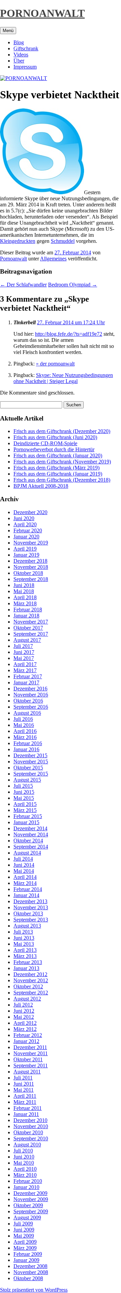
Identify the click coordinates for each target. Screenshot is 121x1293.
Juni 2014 (23, 865)
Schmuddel (63, 241)
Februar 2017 (27, 676)
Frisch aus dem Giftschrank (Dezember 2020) (61, 431)
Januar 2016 (26, 749)
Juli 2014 (23, 859)
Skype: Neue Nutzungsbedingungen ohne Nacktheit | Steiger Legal (63, 378)
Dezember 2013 (30, 901)
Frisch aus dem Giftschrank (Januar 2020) (57, 455)
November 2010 (30, 1126)
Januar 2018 (26, 615)
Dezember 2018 (30, 561)
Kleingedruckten (17, 241)
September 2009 (30, 1211)
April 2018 (25, 597)
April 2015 (25, 804)
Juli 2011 (23, 1078)
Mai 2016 (23, 725)
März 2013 (25, 956)
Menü (8, 30)
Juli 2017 (23, 646)
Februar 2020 (27, 530)
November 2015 (30, 761)
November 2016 (30, 695)
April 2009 (25, 1242)
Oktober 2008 (28, 1278)
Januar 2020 (26, 536)
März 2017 (25, 670)
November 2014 (30, 834)
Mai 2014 (23, 871)
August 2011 (27, 1071)
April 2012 (25, 1023)
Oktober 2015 (28, 767)
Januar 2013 (26, 968)
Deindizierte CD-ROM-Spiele (45, 443)
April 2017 (25, 664)
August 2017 (27, 640)
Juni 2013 (23, 938)
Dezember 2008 (30, 1266)
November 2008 (30, 1272)
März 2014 (25, 883)
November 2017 (30, 622)
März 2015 (25, 810)
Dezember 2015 (30, 755)
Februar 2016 (27, 743)
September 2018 (30, 579)
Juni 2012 (23, 1011)
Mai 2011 (23, 1090)
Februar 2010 (27, 1181)
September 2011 (30, 1065)
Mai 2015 (23, 798)
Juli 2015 (23, 786)
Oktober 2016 (28, 701)
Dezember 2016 (30, 688)
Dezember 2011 (30, 1047)
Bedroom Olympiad (72, 284)
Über (18, 61)
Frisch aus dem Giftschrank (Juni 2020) (55, 437)
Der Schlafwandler (23, 284)
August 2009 (27, 1217)
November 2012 (30, 980)
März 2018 (25, 603)
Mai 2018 (23, 591)
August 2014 (27, 853)
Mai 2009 (23, 1236)
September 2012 (30, 992)
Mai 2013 (23, 944)
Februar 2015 (27, 816)
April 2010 (25, 1169)
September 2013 (30, 919)
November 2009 (30, 1199)
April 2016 (25, 731)
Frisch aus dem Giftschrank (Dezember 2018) (61, 480)
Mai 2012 (23, 1017)
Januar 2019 (26, 555)
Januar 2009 (26, 1260)
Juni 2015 (23, 792)
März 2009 (25, 1248)
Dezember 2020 (30, 512)
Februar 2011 (27, 1108)
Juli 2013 (23, 932)
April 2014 (25, 877)
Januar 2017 (26, 682)
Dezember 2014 (30, 828)
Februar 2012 (27, 1035)
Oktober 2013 (28, 913)
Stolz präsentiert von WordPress (34, 1290)
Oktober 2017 (28, 628)
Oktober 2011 (28, 1059)
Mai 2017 (23, 658)
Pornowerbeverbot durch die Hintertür (53, 449)
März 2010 (25, 1175)
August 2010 (27, 1144)
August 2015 (27, 780)
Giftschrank (25, 48)
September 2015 (30, 774)
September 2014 (30, 847)
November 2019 (30, 543)
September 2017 (30, 634)
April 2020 (25, 524)
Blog (18, 42)
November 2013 (30, 907)
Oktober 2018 (28, 573)
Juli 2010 (23, 1150)
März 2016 (25, 737)
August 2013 (27, 926)
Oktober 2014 (28, 840)
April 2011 (24, 1096)
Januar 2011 (26, 1114)
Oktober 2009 (28, 1205)
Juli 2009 (23, 1223)
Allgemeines (53, 258)
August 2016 (27, 713)
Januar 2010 (26, 1187)
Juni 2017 (23, 652)
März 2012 (25, 1029)
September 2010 (30, 1138)
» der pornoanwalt (55, 363)
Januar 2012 (26, 1041)
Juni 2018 (23, 585)
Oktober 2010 (28, 1132)
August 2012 (27, 999)
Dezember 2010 (30, 1120)
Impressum (25, 67)
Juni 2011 (23, 1084)
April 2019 (25, 549)
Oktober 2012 (28, 986)
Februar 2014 (27, 889)
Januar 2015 (26, 822)
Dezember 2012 (30, 974)
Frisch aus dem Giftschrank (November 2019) (62, 461)
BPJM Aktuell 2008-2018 (40, 486)
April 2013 (25, 950)
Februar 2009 (27, 1254)
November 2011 (30, 1053)
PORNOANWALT (42, 13)
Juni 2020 (23, 518)
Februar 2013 (27, 962)
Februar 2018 (27, 609)
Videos (20, 54)
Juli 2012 (23, 1005)
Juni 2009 (23, 1230)
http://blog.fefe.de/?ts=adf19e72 (68, 334)
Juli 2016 (23, 719)
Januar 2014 (26, 895)
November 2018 (30, 567)
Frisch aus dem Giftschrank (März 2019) (56, 468)
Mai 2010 (23, 1163)
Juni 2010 (23, 1157)
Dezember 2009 (30, 1193)
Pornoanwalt (13, 258)
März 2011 (24, 1102)
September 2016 (30, 707)
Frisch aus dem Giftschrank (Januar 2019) (57, 474)
